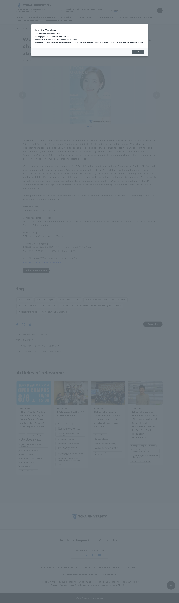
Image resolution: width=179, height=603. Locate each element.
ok (138, 52)
